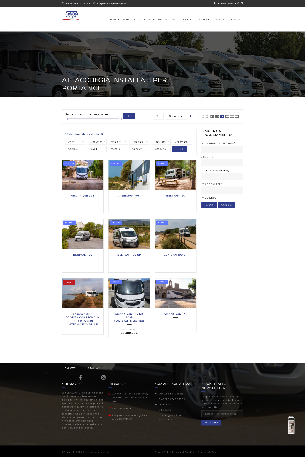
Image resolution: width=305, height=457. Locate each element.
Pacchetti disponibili (196, 19)
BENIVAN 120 (175, 195)
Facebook (70, 368)
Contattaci (234, 19)
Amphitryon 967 (129, 195)
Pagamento (208, 198)
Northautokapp (167, 19)
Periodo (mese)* (211, 184)
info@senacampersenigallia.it (112, 3)
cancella (226, 205)
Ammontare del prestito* (218, 143)
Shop (218, 19)
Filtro (129, 116)
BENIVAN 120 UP (129, 254)
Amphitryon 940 (176, 314)
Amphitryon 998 (83, 195)
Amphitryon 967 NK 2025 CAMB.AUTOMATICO (129, 318)
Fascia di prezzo (75, 114)
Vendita (127, 19)
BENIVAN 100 (82, 254)
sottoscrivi (211, 422)
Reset (179, 149)
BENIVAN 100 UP (176, 254)
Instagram (93, 368)
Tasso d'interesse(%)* (215, 170)
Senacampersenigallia (95, 452)
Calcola (209, 205)
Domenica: (165, 404)
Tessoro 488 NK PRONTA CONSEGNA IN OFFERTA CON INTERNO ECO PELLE (83, 319)
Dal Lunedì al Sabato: (171, 393)
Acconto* (208, 157)
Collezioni (145, 19)
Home (113, 19)
